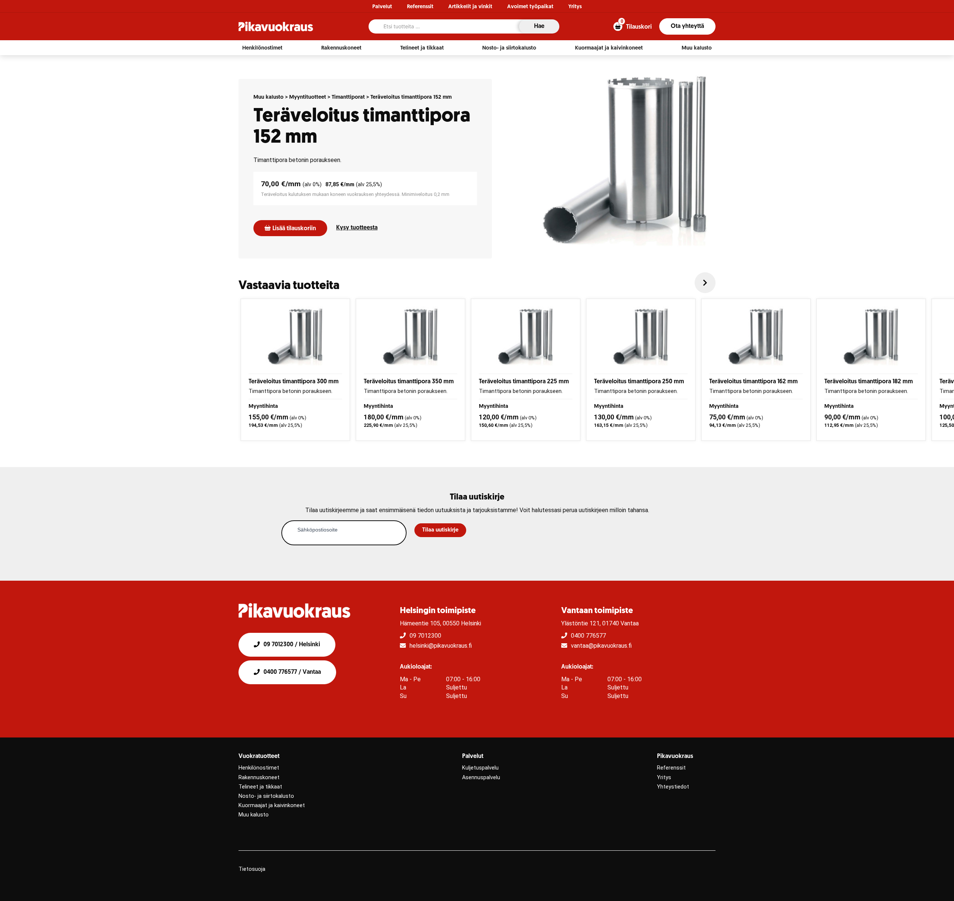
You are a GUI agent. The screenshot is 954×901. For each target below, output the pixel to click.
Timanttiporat (348, 97)
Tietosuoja (251, 869)
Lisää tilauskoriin (294, 229)
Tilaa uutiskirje (440, 530)
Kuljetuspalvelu (480, 768)
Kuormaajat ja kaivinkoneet (271, 805)
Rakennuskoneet (258, 777)
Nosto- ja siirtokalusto (266, 796)
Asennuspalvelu (481, 777)
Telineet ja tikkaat (260, 787)
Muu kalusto (268, 97)
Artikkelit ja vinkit (470, 7)
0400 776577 (588, 635)
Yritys (575, 7)
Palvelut (382, 7)
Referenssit (420, 7)
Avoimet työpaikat (530, 7)
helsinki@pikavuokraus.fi (441, 645)
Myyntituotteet (307, 97)
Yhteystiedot (673, 787)
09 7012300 (425, 635)
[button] (262, 48)
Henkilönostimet (258, 768)
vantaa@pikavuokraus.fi (601, 645)
